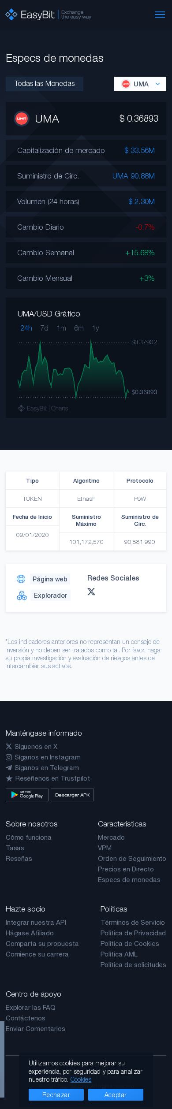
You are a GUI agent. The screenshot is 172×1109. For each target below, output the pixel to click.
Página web (50, 579)
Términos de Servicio (133, 922)
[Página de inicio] (48, 14)
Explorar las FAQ (31, 1007)
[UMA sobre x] (93, 591)
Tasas (15, 848)
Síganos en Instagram (48, 757)
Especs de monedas (129, 879)
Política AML (119, 954)
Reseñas (19, 858)
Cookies (81, 1079)
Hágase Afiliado (30, 933)
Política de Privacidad (133, 933)
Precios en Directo (125, 869)
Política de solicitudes (134, 964)
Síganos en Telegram (47, 767)
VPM (105, 848)
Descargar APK (72, 794)
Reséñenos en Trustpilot (52, 778)
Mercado (111, 837)
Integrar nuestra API (36, 922)
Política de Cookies (130, 943)
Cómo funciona (29, 837)
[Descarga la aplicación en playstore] (27, 795)
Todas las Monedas (45, 83)
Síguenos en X (36, 746)
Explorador (50, 595)
